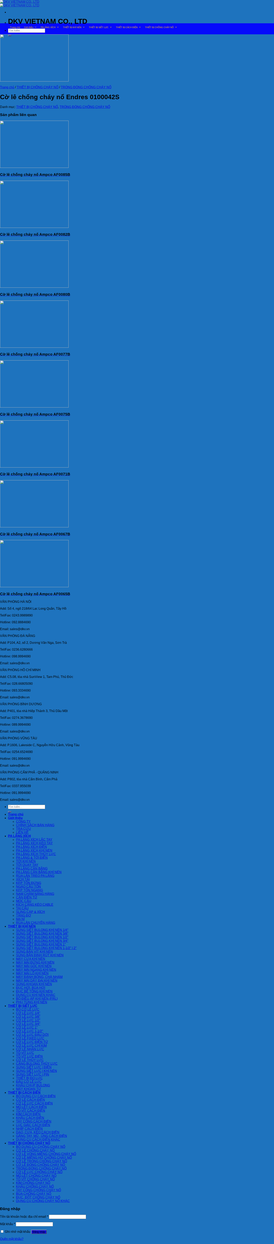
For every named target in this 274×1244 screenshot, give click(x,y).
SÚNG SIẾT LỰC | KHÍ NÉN (36, 1071)
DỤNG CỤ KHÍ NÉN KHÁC (35, 995)
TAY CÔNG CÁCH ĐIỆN (33, 1121)
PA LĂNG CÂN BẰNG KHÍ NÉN (39, 872)
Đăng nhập (39, 1231)
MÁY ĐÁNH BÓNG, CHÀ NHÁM (39, 977)
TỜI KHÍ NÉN (26, 861)
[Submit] (9, 811)
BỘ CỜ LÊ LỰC (27, 1009)
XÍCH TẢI (23, 879)
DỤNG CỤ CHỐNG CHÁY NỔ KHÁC (43, 1201)
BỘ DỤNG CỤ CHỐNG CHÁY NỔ (40, 1146)
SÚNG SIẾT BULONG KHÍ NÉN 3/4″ (42, 940)
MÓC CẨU (23, 901)
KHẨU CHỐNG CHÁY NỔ (35, 1186)
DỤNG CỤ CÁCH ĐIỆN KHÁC (38, 1139)
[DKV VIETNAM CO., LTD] (19, 3)
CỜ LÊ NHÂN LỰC (30, 1049)
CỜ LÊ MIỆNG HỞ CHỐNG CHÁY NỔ (44, 1157)
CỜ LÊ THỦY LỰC (30, 1060)
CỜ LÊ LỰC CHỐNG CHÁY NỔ (39, 1172)
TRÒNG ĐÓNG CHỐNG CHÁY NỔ (86, 87)
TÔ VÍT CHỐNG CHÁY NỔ (35, 1179)
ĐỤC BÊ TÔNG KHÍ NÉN (34, 991)
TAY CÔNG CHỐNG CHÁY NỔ (38, 1190)
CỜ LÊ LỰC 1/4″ (28, 1013)
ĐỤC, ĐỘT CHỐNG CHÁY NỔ (38, 1197)
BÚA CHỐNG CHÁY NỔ (33, 1193)
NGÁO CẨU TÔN (28, 886)
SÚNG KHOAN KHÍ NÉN (34, 984)
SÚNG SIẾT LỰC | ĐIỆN (34, 1067)
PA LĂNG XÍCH (48, 27)
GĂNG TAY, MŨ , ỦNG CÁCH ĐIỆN (41, 1136)
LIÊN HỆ (22, 832)
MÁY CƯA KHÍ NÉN (30, 959)
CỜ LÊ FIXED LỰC (30, 1038)
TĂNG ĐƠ (23, 915)
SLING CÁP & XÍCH (30, 912)
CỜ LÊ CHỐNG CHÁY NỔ (35, 1150)
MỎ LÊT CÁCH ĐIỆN (31, 1107)
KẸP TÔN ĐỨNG (28, 883)
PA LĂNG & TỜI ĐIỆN (32, 857)
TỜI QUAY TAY (27, 865)
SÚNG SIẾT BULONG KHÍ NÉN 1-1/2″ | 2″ (46, 948)
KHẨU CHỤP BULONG (33, 1085)
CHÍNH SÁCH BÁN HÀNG (35, 825)
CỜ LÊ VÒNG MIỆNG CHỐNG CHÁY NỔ (46, 1154)
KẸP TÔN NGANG (29, 890)
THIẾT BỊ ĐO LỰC (29, 1078)
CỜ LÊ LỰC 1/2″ (28, 1020)
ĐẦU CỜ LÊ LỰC (29, 1081)
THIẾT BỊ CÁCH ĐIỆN (127, 27)
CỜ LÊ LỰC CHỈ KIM (31, 1045)
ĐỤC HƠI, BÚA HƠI (30, 987)
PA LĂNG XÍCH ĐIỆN (31, 847)
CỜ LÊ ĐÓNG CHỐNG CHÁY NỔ (40, 1165)
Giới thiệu (28, 27)
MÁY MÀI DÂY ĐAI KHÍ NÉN (36, 980)
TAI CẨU (22, 908)
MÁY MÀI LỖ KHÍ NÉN (32, 973)
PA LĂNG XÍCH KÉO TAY (34, 843)
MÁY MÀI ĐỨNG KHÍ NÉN (35, 962)
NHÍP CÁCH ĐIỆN (29, 1128)
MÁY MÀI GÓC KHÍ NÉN (34, 966)
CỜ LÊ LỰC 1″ (27, 1027)
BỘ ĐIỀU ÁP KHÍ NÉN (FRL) (37, 998)
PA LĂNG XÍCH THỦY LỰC (36, 854)
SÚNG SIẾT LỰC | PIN (32, 1074)
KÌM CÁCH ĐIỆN (28, 1114)
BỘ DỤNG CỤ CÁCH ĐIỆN (36, 1096)
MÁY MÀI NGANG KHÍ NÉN (36, 969)
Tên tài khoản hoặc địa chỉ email (24, 1216)
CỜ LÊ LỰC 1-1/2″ (29, 1031)
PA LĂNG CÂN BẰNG (32, 868)
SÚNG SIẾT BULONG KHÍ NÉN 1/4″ (42, 930)
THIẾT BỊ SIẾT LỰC (99, 27)
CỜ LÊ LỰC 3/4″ (28, 1024)
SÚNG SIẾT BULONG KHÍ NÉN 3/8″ (42, 933)
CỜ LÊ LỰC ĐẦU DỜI (32, 1034)
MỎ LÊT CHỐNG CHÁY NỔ (36, 1175)
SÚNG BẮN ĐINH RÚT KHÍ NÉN (40, 955)
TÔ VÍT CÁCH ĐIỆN (30, 1110)
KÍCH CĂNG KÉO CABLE (34, 904)
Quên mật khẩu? (11, 1239)
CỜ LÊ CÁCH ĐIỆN (30, 1099)
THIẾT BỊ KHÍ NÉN (72, 27)
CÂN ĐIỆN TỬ (26, 897)
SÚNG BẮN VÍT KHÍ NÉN (34, 951)
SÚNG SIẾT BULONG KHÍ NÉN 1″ (41, 944)
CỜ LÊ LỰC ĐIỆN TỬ (32, 1042)
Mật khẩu (7, 1224)
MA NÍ (20, 919)
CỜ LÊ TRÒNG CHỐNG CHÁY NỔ (41, 1161)
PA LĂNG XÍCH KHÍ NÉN (34, 850)
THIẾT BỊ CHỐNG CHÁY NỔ (159, 27)
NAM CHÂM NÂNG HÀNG (35, 894)
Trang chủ (15, 27)
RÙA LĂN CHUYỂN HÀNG (35, 922)
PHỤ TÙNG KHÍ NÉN (31, 1002)
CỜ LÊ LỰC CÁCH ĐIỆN (34, 1103)
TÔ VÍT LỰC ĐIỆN (29, 1056)
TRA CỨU (23, 828)
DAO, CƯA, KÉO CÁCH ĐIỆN (37, 1132)
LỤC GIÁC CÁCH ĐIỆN (33, 1125)
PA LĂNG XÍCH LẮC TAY (34, 839)
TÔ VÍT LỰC (25, 1052)
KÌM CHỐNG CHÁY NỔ (33, 1183)
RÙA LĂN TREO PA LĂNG (35, 875)
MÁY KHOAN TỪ (28, 1089)
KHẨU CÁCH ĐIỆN (30, 1118)
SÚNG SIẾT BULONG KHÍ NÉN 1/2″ (42, 937)
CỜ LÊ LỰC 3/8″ (28, 1016)
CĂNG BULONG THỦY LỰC (37, 1063)
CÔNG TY (23, 821)
